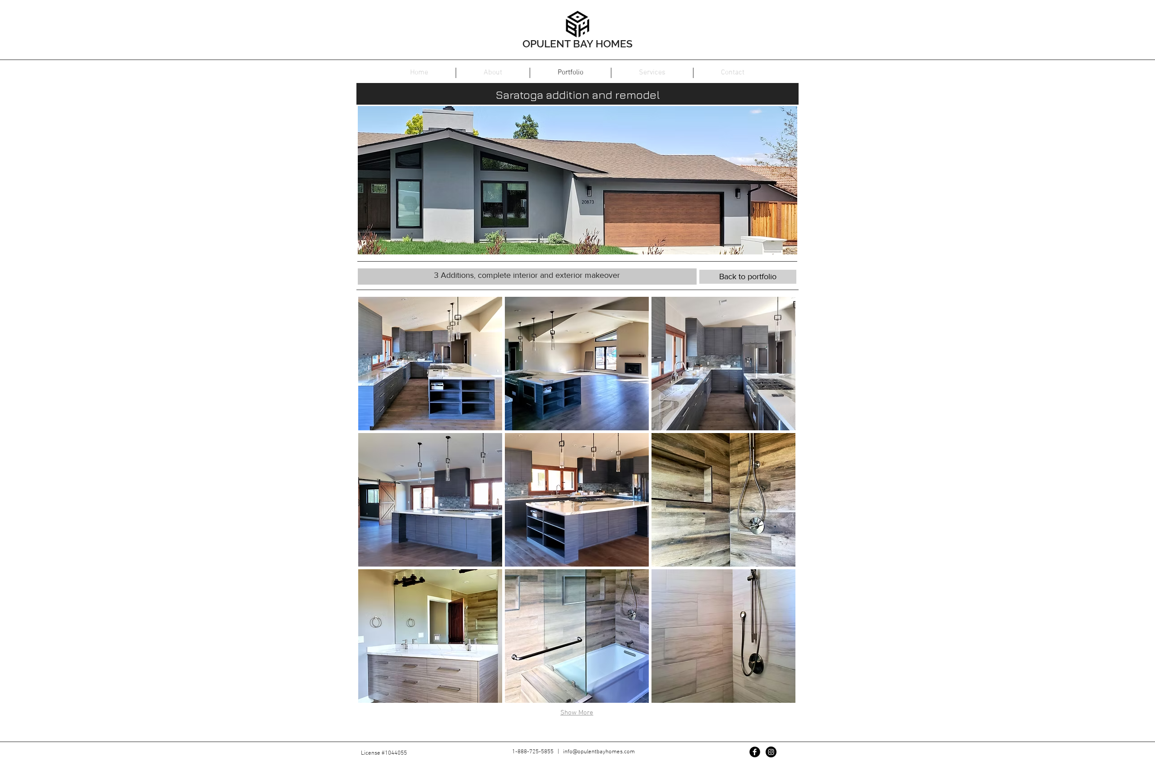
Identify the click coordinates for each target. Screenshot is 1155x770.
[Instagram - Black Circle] (771, 752)
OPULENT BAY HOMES (577, 43)
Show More (576, 713)
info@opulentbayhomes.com (599, 752)
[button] (430, 363)
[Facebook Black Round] (754, 752)
